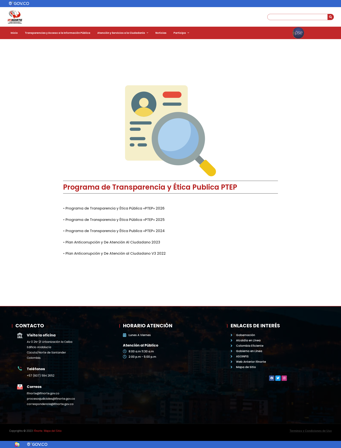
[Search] (331, 17)
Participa (180, 33)
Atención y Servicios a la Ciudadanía (121, 33)
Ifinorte (38, 431)
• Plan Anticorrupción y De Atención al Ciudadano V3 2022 (114, 253)
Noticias (160, 33)
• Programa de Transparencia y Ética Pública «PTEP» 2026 (114, 208)
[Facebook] (271, 378)
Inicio (14, 33)
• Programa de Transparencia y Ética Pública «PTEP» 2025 (114, 219)
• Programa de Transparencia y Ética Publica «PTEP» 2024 (114, 230)
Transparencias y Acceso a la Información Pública (57, 33)
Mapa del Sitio (53, 431)
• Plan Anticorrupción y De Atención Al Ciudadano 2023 (111, 242)
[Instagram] (284, 378)
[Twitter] (278, 378)
